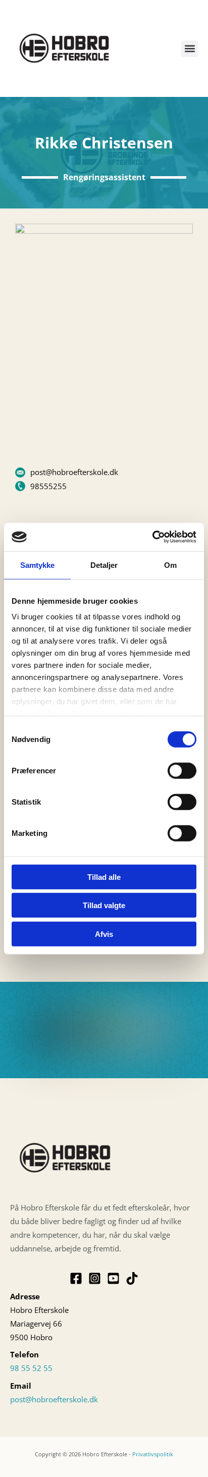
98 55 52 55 (31, 1368)
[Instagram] (94, 1278)
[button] (189, 48)
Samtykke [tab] (37, 564)
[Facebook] (76, 1278)
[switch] (182, 770)
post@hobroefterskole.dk (54, 1399)
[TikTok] (132, 1278)
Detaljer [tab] (104, 564)
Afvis (104, 933)
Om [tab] (170, 564)
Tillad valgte (104, 905)
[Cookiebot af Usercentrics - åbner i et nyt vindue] (152, 537)
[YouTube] (113, 1278)
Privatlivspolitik (152, 1454)
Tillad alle (104, 876)
